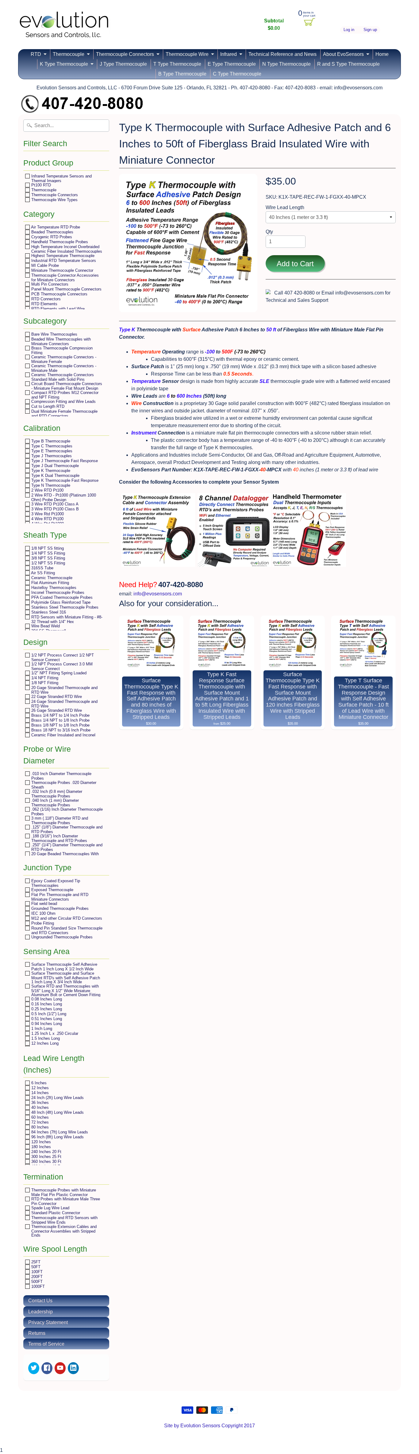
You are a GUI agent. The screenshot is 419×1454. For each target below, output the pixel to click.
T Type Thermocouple (177, 64)
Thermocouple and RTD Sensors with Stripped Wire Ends (64, 1219)
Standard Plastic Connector (55, 1212)
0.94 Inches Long (46, 1023)
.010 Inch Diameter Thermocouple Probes (60, 775)
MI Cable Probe (44, 265)
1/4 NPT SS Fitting (47, 553)
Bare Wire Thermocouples (53, 334)
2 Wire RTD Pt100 (46, 490)
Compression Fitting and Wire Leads (63, 401)
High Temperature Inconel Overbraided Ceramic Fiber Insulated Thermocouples (66, 248)
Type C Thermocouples (51, 446)
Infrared (228, 54)
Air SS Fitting (42, 573)
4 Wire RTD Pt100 (46, 519)
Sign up (370, 30)
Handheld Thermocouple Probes (59, 242)
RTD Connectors (45, 299)
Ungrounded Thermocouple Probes (61, 937)
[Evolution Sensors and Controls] (64, 30)
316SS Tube (41, 568)
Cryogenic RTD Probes (51, 237)
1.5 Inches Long (45, 1038)
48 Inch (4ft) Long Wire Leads (57, 1112)
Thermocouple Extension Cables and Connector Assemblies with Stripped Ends (63, 1230)
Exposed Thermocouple (51, 889)
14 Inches (39, 1092)
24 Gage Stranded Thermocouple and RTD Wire (64, 703)
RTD (36, 54)
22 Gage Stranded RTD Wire (56, 696)
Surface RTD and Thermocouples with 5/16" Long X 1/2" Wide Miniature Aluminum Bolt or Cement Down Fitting (65, 990)
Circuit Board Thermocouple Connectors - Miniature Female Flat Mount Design (66, 385)
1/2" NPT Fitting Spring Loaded (58, 673)
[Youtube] (60, 1368)
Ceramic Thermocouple (51, 577)
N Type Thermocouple (286, 64)
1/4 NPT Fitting (44, 678)
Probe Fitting (42, 923)
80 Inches (39, 1127)
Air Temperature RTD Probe (55, 227)
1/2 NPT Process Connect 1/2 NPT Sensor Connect (62, 657)
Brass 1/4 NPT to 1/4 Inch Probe (60, 715)
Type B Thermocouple (50, 441)
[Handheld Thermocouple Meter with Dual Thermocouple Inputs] (309, 563)
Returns (36, 1333)
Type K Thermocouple (50, 470)
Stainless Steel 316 (48, 612)
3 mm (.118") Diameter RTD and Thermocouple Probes (59, 820)
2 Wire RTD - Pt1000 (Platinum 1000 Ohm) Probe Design (63, 497)
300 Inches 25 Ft (45, 1156)
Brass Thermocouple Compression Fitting (61, 350)
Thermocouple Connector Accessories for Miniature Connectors (64, 277)
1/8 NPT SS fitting (47, 548)
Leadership (40, 1311)
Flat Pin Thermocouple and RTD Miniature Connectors (59, 896)
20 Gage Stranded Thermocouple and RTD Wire (64, 689)
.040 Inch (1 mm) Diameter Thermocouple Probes (54, 802)
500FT (36, 1281)
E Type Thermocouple (232, 64)
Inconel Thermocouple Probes (57, 592)
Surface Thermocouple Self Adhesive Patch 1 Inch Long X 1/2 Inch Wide (63, 966)
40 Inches (39, 1107)
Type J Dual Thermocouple (54, 465)
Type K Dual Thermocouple (54, 475)
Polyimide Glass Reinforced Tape (60, 602)
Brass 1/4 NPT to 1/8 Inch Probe (60, 720)
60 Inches (39, 1117)
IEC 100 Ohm (43, 913)
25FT (35, 1262)
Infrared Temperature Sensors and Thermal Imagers (61, 178)
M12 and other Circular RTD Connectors (66, 918)
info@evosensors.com (157, 593)
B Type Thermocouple (182, 73)
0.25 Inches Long (46, 1009)
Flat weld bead (43, 903)
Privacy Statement (48, 1322)
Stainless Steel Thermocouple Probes (64, 607)
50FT (35, 1267)
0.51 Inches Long (46, 1018)
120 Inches (40, 1142)
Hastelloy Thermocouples (53, 587)
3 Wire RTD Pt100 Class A (54, 504)
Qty (269, 231)
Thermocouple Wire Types (54, 199)
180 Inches (40, 1146)
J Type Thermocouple (123, 64)
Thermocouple (68, 54)
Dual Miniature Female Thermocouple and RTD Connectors (64, 413)
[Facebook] (46, 1368)
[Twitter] (33, 1368)
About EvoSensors (343, 54)
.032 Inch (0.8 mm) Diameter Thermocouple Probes (56, 793)
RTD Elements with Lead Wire (57, 308)
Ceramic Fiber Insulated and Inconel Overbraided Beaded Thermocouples (63, 737)
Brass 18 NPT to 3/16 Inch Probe (60, 730)
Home (382, 54)
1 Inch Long (41, 1028)
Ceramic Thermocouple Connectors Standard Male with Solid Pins (62, 376)
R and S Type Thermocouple (348, 64)
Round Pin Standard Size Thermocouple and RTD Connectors (66, 930)
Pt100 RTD (40, 185)
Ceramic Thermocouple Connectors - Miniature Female (63, 359)
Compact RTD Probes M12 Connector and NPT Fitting (64, 394)
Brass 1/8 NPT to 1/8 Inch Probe (60, 725)
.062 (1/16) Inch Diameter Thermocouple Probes (66, 811)
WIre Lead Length (285, 207)
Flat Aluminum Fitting (49, 582)
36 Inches (39, 1102)
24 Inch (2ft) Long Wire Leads (57, 1097)
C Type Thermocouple (237, 73)
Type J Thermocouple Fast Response (64, 460)
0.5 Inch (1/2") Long (48, 1014)
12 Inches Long (44, 1043)
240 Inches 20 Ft (45, 1151)
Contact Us (40, 1300)
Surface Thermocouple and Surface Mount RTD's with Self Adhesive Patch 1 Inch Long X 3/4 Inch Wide (65, 977)
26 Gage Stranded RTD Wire (56, 710)
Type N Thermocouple (50, 485)
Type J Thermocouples (51, 456)
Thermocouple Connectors (125, 54)
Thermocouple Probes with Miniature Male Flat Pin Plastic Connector (63, 1192)
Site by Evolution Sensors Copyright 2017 (209, 1425)
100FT (36, 1271)
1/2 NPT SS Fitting (47, 563)
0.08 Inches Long (46, 999)
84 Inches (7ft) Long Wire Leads (59, 1132)
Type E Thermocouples (51, 451)
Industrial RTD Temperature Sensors (63, 260)
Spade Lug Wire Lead (49, 1208)
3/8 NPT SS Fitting (47, 558)
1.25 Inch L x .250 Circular (54, 1033)
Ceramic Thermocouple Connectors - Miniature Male (63, 368)
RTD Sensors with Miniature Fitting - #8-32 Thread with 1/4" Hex (66, 619)
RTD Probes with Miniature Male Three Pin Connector (65, 1201)
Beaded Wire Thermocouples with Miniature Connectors (60, 341)
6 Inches (38, 1083)
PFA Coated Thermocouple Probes (61, 597)
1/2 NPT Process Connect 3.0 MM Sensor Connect (61, 666)
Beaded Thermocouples (51, 232)
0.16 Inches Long (46, 1004)
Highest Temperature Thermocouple (62, 255)
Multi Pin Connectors (49, 284)
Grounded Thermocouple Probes (59, 908)
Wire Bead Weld (45, 626)
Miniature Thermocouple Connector (61, 270)
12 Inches (39, 1088)
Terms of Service (46, 1344)
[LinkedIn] (73, 1368)
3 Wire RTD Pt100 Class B (54, 509)
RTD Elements (43, 304)
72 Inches (39, 1122)
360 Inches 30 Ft (45, 1161)
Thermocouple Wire (187, 54)
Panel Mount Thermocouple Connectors (66, 289)
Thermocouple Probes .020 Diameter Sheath (63, 784)
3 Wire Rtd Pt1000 (47, 514)
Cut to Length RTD (47, 406)
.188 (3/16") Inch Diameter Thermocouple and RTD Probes (58, 838)
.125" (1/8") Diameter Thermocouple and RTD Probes (66, 829)
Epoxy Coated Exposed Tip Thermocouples (55, 883)
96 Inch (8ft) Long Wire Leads (57, 1137)
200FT (36, 1276)
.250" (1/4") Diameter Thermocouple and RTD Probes (66, 847)
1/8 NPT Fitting (44, 682)
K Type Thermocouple (64, 64)
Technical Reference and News (282, 54)
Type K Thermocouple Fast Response (64, 480)
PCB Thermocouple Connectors (58, 294)
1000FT (37, 1286)
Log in (349, 30)
